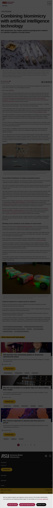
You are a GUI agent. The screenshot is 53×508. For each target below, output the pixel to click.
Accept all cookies (12, 504)
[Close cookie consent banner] (50, 497)
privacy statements (43, 499)
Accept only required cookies (27, 504)
